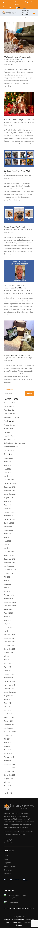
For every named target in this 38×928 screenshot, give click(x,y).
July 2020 (7, 616)
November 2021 (9, 562)
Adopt (6, 859)
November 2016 (9, 768)
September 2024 (10, 494)
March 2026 (8, 476)
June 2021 (7, 580)
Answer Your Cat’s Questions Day (17, 355)
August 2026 (8, 458)
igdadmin (8, 358)
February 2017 (9, 757)
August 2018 (8, 696)
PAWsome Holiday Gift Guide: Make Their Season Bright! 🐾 (17, 58)
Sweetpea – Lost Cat (11, 417)
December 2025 (10, 483)
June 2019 (7, 660)
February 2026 (9, 480)
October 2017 (9, 728)
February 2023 (9, 512)
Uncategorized (8, 64)
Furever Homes (9, 425)
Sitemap (19, 925)
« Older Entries (9, 389)
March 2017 (8, 753)
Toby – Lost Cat (9, 403)
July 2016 (7, 782)
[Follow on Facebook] (3, 2)
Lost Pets (7, 432)
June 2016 (7, 786)
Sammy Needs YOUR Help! (14, 227)
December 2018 (9, 681)
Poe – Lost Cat (9, 410)
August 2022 (8, 530)
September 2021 (10, 570)
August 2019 (8, 653)
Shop (26, 2)
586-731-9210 (13, 902)
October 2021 (9, 566)
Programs (7, 863)
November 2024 (10, 490)
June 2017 (7, 743)
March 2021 (8, 591)
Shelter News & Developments (13, 293)
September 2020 (10, 609)
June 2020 (8, 620)
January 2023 (9, 516)
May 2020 (7, 624)
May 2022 (7, 541)
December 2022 (10, 519)
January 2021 (8, 598)
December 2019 (9, 638)
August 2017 (8, 735)
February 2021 (9, 595)
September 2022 (10, 526)
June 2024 (7, 501)
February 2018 (9, 717)
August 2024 (8, 498)
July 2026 (7, 462)
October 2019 (9, 645)
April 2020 (8, 627)
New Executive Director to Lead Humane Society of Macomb (16, 287)
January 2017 (8, 761)
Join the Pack (8, 429)
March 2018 (8, 714)
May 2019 (7, 663)
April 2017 (7, 750)
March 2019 (8, 671)
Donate (33, 2)
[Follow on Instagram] (3, 6)
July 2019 (7, 656)
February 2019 (9, 674)
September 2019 (10, 649)
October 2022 (9, 523)
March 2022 (8, 548)
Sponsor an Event (10, 866)
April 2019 (7, 667)
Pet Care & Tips (27, 358)
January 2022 (9, 555)
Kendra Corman (11, 922)
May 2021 (7, 584)
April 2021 (7, 588)
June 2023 (7, 505)
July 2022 (7, 534)
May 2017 (7, 746)
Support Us (8, 870)
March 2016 (8, 793)
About (6, 855)
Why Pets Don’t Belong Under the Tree (19, 120)
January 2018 (8, 721)
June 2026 (7, 465)
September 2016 (10, 775)
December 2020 (10, 602)
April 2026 (7, 472)
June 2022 (7, 537)
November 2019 (9, 642)
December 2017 (9, 725)
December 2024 (10, 487)
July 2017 (7, 739)
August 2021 (8, 573)
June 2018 (7, 703)
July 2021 (7, 577)
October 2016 (9, 771)
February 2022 (9, 552)
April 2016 (7, 789)
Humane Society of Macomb (15, 62)
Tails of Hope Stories (11, 447)
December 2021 (9, 559)
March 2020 (8, 631)
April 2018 (7, 710)
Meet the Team (9, 436)
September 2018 (10, 692)
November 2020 (10, 606)
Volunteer (7, 873)
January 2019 (8, 678)
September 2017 (10, 732)
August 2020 (8, 613)
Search (29, 393)
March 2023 (8, 508)
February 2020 (9, 634)
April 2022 (7, 544)
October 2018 (9, 689)
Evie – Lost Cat (9, 414)
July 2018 (7, 699)
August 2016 (8, 779)
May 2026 (7, 469)
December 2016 (9, 764)
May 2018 (7, 707)
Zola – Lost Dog (9, 406)
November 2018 (9, 685)
